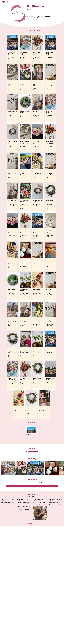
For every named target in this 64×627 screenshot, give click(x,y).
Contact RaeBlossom (32, 451)
